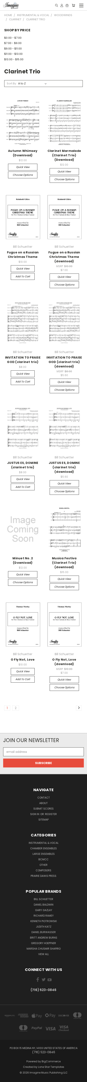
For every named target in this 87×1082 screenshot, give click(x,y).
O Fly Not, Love (23, 659)
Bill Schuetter (43, 899)
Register (51, 814)
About (43, 803)
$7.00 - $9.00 (13, 43)
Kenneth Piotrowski (43, 921)
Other (43, 865)
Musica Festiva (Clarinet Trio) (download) (64, 562)
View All (43, 954)
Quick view (23, 167)
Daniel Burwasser (43, 932)
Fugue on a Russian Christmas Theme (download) (64, 256)
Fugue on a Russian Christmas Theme (23, 254)
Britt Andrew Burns (43, 937)
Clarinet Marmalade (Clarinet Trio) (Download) (64, 155)
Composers (43, 870)
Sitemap (43, 819)
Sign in (35, 814)
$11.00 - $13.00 (13, 54)
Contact (43, 797)
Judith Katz (43, 926)
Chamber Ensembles (43, 848)
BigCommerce (51, 1061)
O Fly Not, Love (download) (64, 661)
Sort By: (12, 83)
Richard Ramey (44, 915)
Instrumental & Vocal (43, 843)
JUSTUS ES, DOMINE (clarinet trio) (22, 465)
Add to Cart (22, 276)
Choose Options (23, 175)
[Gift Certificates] (67, 5)
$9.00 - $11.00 (13, 49)
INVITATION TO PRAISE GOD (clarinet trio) (23, 359)
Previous (6, 1077)
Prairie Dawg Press (43, 876)
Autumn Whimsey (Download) (23, 153)
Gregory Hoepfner (43, 943)
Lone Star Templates (51, 1067)
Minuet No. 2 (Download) (22, 560)
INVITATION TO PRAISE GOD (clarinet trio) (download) (64, 361)
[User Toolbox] (62, 5)
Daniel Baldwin (43, 904)
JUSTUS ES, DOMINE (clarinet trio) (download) (64, 467)
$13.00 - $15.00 (13, 59)
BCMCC (43, 859)
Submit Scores (43, 808)
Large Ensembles (44, 854)
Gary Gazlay (43, 910)
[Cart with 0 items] (73, 5)
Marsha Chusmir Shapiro (44, 948)
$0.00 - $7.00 (13, 38)
